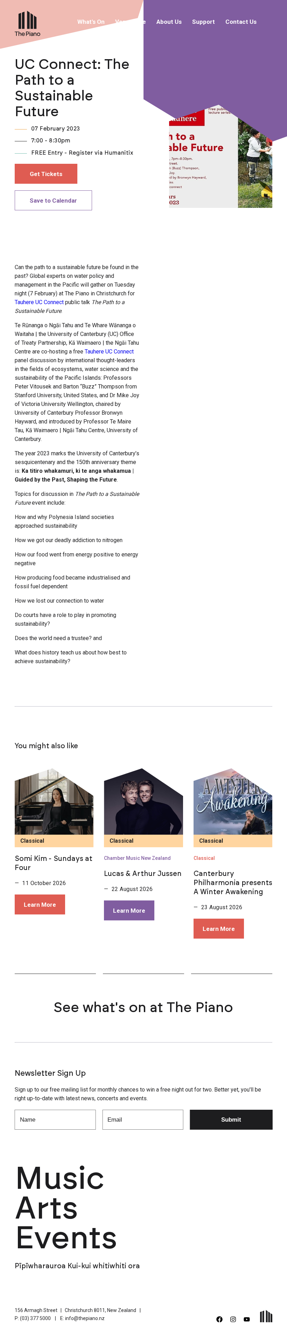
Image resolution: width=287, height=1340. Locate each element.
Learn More (40, 904)
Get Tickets (46, 173)
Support (203, 21)
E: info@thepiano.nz (82, 1318)
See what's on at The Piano (143, 1008)
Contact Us (241, 21)
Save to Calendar (53, 200)
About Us (169, 21)
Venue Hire (130, 21)
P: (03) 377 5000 (33, 1318)
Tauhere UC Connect (39, 302)
